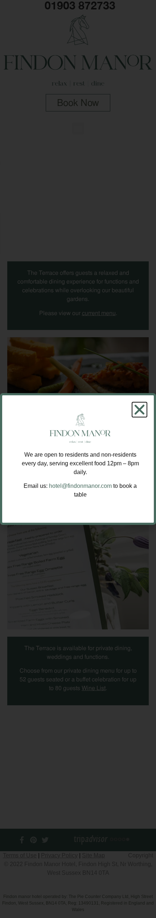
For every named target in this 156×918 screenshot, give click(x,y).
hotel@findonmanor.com (80, 486)
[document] (78, 459)
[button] (139, 410)
